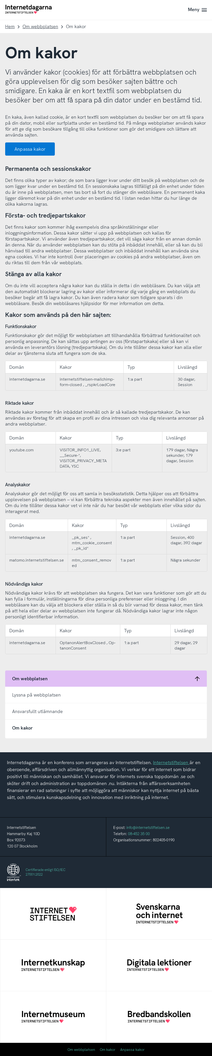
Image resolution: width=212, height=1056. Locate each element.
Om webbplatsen (40, 26)
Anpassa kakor (30, 149)
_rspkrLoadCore (100, 384)
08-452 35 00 (139, 833)
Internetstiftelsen (170, 762)
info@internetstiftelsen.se (148, 827)
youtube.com (21, 450)
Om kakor (108, 1049)
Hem (10, 26)
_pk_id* (81, 548)
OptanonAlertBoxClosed (83, 642)
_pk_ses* (81, 537)
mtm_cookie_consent (92, 543)
